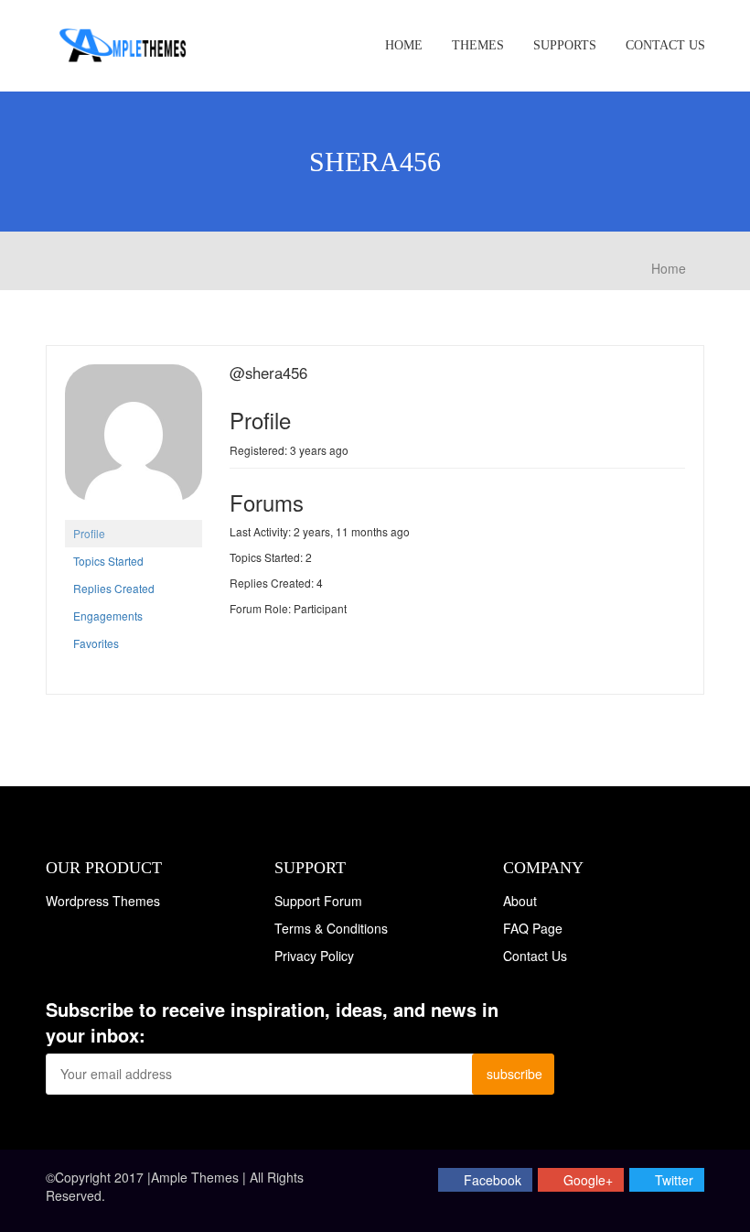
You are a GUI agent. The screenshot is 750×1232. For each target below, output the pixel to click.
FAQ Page (532, 928)
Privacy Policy (314, 955)
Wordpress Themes (103, 901)
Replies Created (114, 588)
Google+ (588, 1180)
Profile (89, 533)
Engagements (108, 615)
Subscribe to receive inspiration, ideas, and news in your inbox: (272, 1023)
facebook (492, 1180)
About (520, 901)
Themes (478, 45)
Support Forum (318, 901)
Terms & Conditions (331, 928)
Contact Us (665, 45)
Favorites (96, 643)
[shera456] (133, 440)
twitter (674, 1180)
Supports (564, 45)
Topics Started (108, 560)
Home (404, 45)
